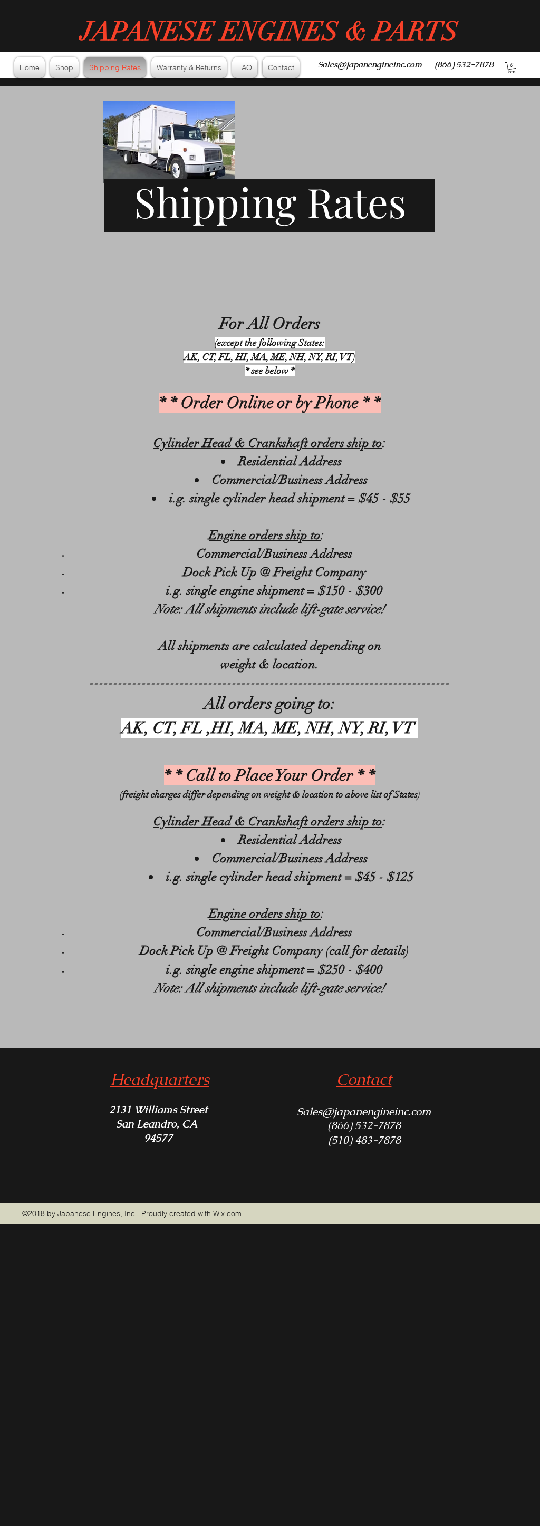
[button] (511, 67)
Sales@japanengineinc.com (370, 64)
